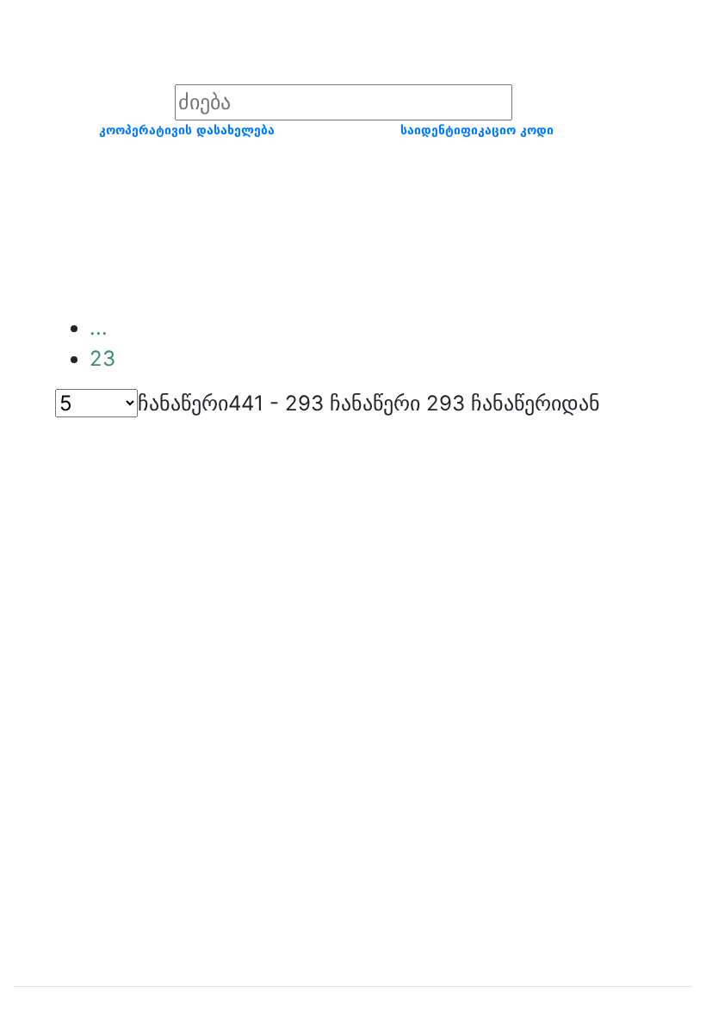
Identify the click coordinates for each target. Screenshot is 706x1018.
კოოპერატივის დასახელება (187, 130)
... (99, 327)
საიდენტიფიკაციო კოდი (477, 130)
